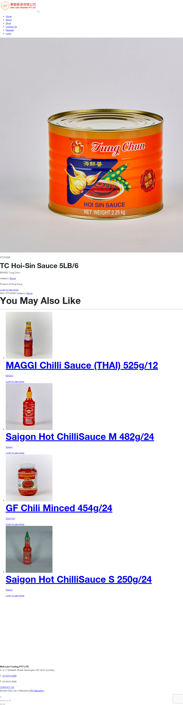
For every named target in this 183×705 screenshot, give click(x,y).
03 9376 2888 (9, 675)
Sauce (13, 278)
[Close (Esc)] (10, 700)
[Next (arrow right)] (4, 704)
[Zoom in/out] (1, 700)
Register (10, 30)
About (9, 19)
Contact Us (11, 26)
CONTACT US (7, 687)
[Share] (7, 700)
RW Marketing (37, 690)
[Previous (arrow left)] (1, 704)
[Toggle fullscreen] (4, 700)
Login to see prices (9, 289)
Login (8, 33)
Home (9, 16)
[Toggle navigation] (38, 11)
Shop (8, 23)
